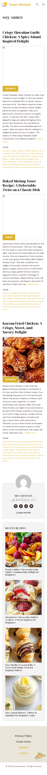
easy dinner (8, 156)
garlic (5, 298)
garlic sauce (22, 159)
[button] (37, 4)
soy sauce (34, 307)
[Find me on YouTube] (31, 506)
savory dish (31, 164)
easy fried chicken (30, 447)
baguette (16, 293)
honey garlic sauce (11, 452)
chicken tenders (36, 441)
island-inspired (9, 164)
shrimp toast (22, 307)
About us (23, 747)
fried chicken (19, 156)
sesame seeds (36, 301)
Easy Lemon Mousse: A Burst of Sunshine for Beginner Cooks (21, 714)
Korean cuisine (26, 452)
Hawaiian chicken (16, 161)
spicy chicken (21, 167)
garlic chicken (9, 159)
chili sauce (8, 444)
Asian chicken (8, 441)
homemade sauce (30, 450)
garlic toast (14, 298)
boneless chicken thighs (13, 151)
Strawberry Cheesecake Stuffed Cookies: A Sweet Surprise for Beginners (21, 620)
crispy (5, 153)
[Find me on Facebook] (16, 506)
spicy (11, 167)
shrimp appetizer (17, 304)
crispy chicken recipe (32, 153)
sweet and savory (36, 167)
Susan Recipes (20, 4)
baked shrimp (28, 293)
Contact (23, 753)
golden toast (25, 298)
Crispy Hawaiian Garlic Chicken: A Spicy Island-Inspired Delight (22, 37)
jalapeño (20, 164)
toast (5, 309)
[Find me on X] (21, 506)
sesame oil (23, 301)
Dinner (9, 237)
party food (38, 298)
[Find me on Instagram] (26, 506)
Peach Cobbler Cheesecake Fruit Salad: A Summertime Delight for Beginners (22, 572)
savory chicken (21, 455)
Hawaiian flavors (32, 161)
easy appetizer (15, 296)
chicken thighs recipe (34, 151)
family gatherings (31, 296)
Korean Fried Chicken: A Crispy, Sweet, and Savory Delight (22, 328)
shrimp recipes (9, 307)
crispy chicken (15, 153)
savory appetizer (10, 301)
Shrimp (6, 304)
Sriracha (26, 458)
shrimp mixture (33, 304)
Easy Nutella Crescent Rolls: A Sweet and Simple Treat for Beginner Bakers (20, 667)
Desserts (10, 88)
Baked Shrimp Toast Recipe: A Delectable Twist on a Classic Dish (21, 185)
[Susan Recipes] (4, 4)
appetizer (7, 293)
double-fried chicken (11, 447)
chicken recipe (22, 441)
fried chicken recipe (35, 156)
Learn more (23, 512)
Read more (33, 284)
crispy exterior (34, 444)
